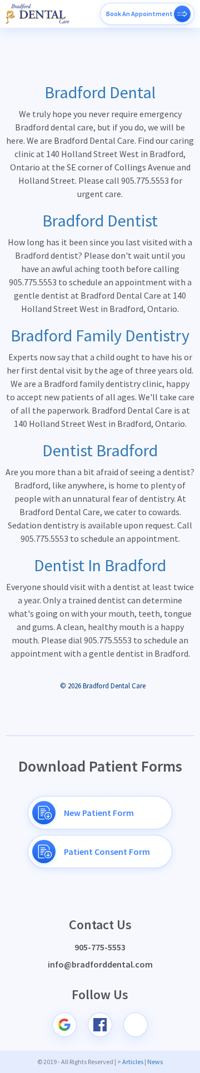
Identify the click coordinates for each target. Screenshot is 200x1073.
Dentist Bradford (100, 450)
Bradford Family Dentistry (100, 335)
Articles (132, 1061)
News (155, 1061)
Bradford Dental (100, 92)
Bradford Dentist (100, 220)
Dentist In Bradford (100, 565)
